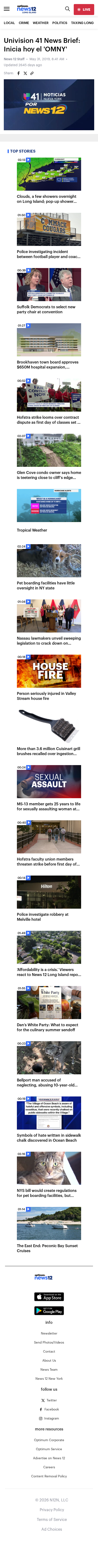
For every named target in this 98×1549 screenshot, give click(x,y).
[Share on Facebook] (18, 73)
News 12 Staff (14, 59)
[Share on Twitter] (25, 73)
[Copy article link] (32, 73)
